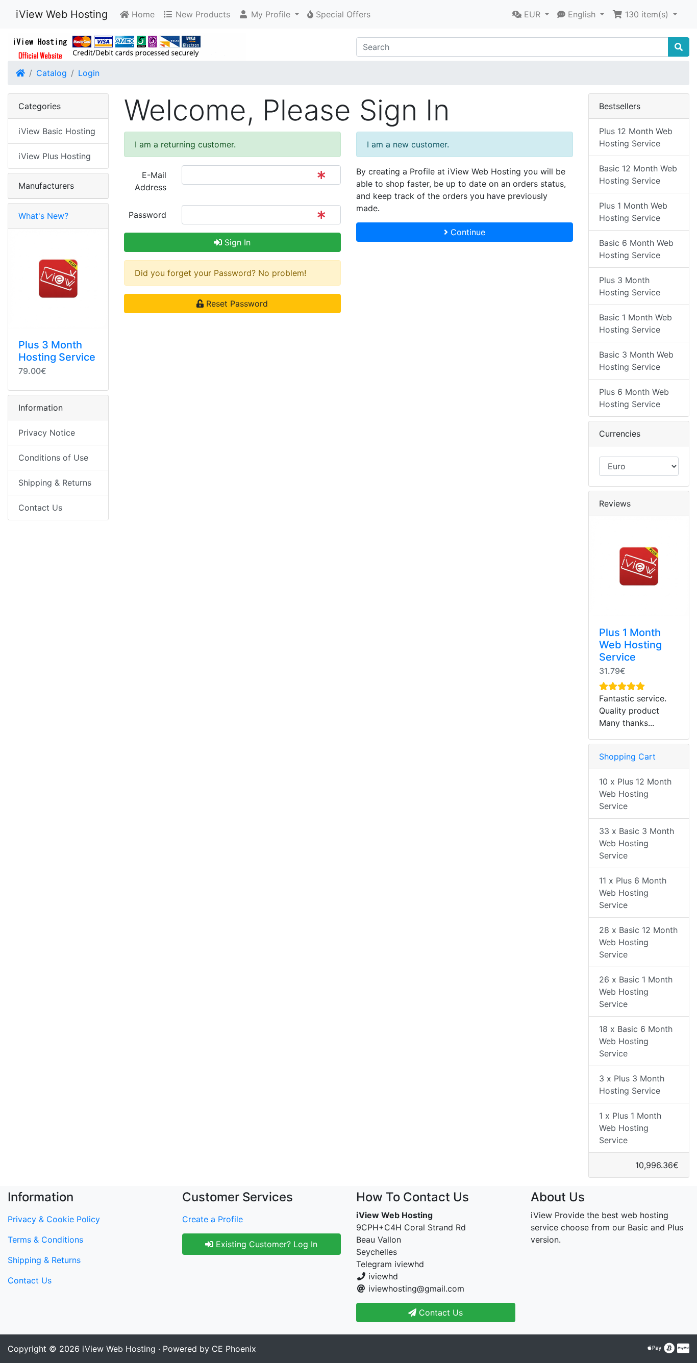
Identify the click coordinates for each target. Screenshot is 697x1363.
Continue (466, 232)
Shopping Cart (627, 756)
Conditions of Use (53, 457)
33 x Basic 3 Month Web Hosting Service (636, 843)
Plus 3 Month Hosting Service (56, 351)
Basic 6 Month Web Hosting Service (636, 249)
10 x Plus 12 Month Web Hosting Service (635, 793)
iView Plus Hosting (54, 156)
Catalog (51, 73)
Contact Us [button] (439, 1312)
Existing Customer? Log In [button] (265, 1244)
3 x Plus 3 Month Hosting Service (631, 1084)
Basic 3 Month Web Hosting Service (636, 360)
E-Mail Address (150, 181)
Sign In (236, 242)
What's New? (43, 216)
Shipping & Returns (54, 482)
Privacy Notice (46, 432)
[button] (268, 14)
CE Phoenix (234, 1349)
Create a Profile (212, 1219)
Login (88, 73)
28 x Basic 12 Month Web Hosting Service (638, 942)
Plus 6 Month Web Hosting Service (634, 398)
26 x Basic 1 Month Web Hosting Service (636, 991)
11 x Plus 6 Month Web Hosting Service (632, 892)
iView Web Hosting (62, 14)
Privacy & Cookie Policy (54, 1219)
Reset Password (236, 303)
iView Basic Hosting (56, 131)
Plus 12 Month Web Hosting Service (636, 137)
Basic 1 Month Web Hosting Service (635, 323)
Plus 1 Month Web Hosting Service (633, 211)
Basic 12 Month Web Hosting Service (638, 174)
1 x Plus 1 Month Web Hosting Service (630, 1127)
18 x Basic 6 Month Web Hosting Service (636, 1041)
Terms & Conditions (45, 1239)
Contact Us (40, 507)
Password (147, 215)
